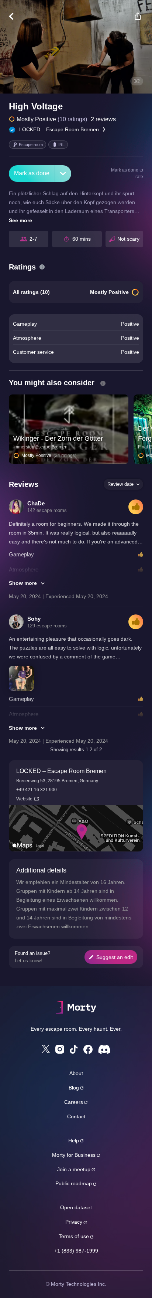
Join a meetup (73, 1169)
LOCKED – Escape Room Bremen (59, 129)
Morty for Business (74, 1155)
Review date (120, 484)
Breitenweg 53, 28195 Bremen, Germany (57, 780)
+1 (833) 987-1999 (76, 1251)
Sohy (34, 619)
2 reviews (103, 119)
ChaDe (36, 503)
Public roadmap (73, 1183)
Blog (74, 1088)
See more (20, 220)
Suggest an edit (114, 957)
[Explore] (15, 16)
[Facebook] (88, 1049)
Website (24, 798)
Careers (73, 1102)
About (76, 1073)
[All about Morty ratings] (42, 267)
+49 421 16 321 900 (36, 789)
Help (73, 1140)
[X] (46, 1049)
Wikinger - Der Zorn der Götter (58, 438)
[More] (63, 173)
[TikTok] (74, 1049)
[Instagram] (59, 1049)
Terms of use (74, 1236)
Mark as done (31, 173)
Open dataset (76, 1207)
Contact (76, 1116)
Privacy (73, 1222)
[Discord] (104, 1049)
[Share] (137, 16)
